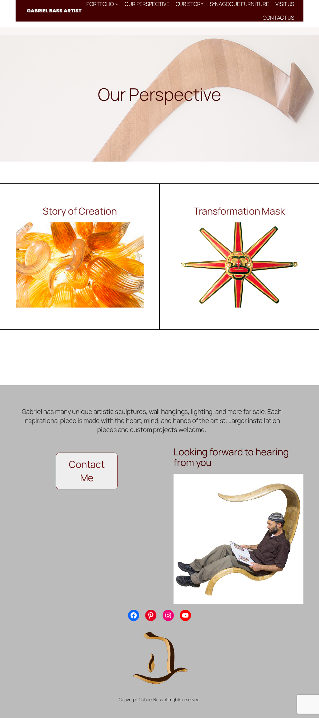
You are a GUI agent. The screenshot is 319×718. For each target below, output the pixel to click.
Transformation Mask (239, 211)
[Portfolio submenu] (116, 3)
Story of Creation (80, 211)
